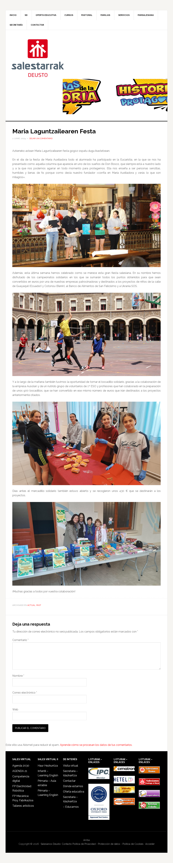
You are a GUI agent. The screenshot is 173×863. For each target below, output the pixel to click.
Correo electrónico (24, 692)
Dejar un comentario (41, 138)
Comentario (20, 640)
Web (15, 709)
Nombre (18, 675)
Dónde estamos (73, 786)
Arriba (86, 840)
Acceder (150, 844)
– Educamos (71, 806)
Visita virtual (70, 765)
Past (38, 605)
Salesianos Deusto (38, 58)
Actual (31, 605)
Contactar (69, 780)
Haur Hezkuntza (48, 765)
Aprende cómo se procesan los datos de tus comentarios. (96, 744)
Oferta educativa (73, 791)
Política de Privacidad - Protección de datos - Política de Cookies (107, 844)
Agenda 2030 (20, 765)
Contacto (67, 844)
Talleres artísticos (23, 805)
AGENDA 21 (19, 771)
